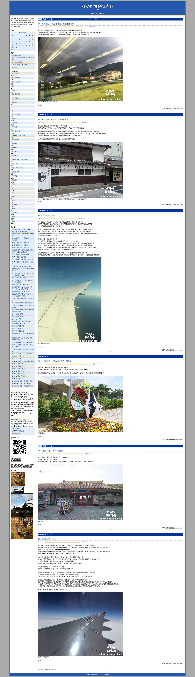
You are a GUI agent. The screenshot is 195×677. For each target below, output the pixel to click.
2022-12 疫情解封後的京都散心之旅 (23, 361)
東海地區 (14, 155)
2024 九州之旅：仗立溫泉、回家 (22, 266)
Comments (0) (178, 204)
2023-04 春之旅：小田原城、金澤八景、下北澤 (23, 346)
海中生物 (14, 102)
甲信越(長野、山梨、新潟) (20, 159)
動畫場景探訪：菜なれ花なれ (21, 291)
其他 (13, 90)
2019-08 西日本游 (17, 378)
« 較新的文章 (42, 669)
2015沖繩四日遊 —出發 (47, 539)
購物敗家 (14, 204)
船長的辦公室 (16, 433)
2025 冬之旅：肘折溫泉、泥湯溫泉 (22, 259)
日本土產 (14, 127)
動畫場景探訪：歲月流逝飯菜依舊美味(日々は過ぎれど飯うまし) (23, 251)
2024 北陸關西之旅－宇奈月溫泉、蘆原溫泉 (23, 306)
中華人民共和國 (16, 82)
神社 (13, 196)
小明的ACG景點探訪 (18, 431)
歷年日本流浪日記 (17, 62)
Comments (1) (178, 108)
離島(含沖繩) (16, 172)
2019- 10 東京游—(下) (19, 371)
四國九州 (14, 147)
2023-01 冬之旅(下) (18, 356)
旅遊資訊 (14, 118)
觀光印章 (14, 67)
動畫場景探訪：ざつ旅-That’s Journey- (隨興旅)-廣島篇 (21, 230)
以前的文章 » (52, 669)
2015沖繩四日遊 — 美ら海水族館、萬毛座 (54, 361)
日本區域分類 (16, 131)
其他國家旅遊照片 (17, 55)
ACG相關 (15, 74)
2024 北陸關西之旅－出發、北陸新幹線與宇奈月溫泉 (23, 310)
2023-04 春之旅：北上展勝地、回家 (23, 342)
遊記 (13, 208)
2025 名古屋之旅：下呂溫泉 (20, 242)
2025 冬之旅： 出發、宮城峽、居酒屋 (22, 263)
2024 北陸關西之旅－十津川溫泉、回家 (23, 299)
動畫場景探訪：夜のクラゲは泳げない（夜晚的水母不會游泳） (23, 295)
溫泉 (13, 188)
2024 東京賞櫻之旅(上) (19, 316)
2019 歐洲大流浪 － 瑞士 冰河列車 (22, 386)
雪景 (13, 221)
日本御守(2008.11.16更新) (20, 65)
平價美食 (14, 123)
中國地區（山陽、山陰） (19, 135)
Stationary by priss (104, 674)
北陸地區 (14, 143)
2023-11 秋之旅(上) (18, 331)
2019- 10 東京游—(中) (19, 373)
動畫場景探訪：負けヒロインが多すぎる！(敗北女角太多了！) (23, 288)
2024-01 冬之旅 (17, 319)
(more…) (40, 105)
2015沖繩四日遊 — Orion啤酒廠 (50, 451)
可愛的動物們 (16, 98)
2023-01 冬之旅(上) (18, 358)
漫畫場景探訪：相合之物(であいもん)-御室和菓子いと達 (22, 322)
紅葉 (13, 200)
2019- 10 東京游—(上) (19, 376)
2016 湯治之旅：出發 (46, 215)
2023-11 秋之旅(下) (18, 326)
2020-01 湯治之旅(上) (18, 368)
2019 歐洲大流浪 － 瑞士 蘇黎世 (21, 383)
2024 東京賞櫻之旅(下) (19, 314)
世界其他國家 (16, 78)
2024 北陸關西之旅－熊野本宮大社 (22, 303)
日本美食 (14, 176)
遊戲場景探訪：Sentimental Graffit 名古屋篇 (23, 270)
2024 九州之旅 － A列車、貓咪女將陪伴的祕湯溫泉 (22, 281)
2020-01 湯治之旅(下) (18, 363)
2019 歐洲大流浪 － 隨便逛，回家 (22, 381)
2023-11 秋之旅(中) (18, 328)
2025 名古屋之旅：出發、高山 (21, 247)
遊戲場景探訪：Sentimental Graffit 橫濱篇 (23, 234)
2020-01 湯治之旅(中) (18, 366)
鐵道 (13, 217)
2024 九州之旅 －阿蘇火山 (20, 277)
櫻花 (13, 184)
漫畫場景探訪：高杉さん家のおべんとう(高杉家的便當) (23, 274)
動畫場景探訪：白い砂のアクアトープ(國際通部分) (23, 339)
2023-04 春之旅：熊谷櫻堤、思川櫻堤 (23, 350)
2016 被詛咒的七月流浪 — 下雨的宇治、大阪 (56, 119)
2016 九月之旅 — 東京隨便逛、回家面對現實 (56, 24)
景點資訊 (14, 180)
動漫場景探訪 (16, 94)
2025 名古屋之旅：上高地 (20, 245)
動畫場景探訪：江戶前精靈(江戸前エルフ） (23, 334)
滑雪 (13, 192)
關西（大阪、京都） (18, 168)
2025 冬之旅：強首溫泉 (19, 257)
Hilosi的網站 (16, 428)
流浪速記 (14, 213)
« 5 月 (13, 49)
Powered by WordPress (92, 674)
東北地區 (14, 151)
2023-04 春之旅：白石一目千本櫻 (22, 353)
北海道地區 (15, 139)
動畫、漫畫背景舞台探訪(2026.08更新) (23, 58)
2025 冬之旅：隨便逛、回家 (20, 254)
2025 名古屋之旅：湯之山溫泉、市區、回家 (22, 239)
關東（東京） (16, 164)
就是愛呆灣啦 (16, 114)
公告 (13, 86)
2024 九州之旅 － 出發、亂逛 (21, 284)
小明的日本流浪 (97, 6)
